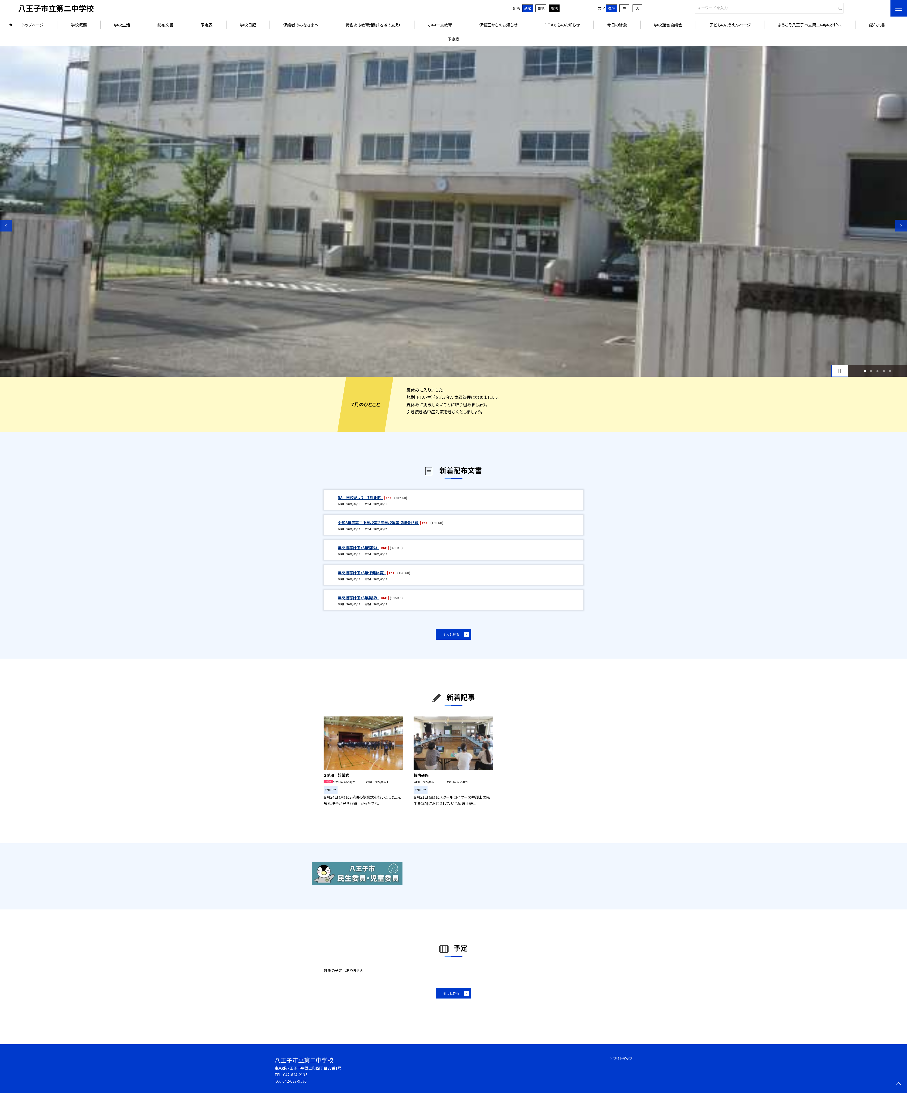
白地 (540, 8)
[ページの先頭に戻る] (898, 1084)
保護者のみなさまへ (300, 25)
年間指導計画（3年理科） (358, 547)
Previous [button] (6, 225)
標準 (611, 8)
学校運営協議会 (668, 25)
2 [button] (871, 371)
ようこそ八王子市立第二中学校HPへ (810, 25)
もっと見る (451, 634)
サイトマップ (623, 1058)
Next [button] (901, 225)
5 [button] (890, 371)
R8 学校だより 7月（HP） (360, 497)
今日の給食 (617, 25)
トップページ (33, 25)
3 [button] (878, 371)
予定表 (207, 25)
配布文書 (165, 25)
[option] (453, 211)
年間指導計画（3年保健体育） (362, 572)
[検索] (839, 7)
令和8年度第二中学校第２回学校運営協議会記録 (378, 522)
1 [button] (865, 371)
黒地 (554, 8)
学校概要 (79, 25)
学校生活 (122, 25)
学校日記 (248, 25)
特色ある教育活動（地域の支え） (373, 25)
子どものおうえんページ (730, 25)
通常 (527, 8)
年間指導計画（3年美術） (358, 597)
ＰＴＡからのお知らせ (562, 25)
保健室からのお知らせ (498, 25)
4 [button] (884, 371)
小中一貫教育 (440, 25)
